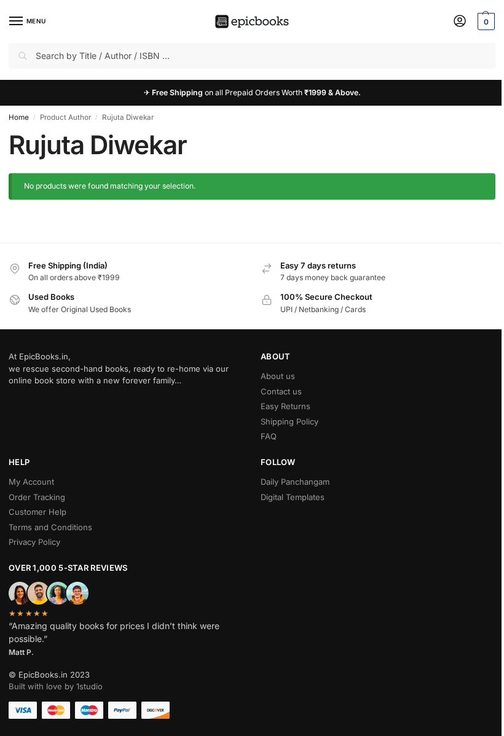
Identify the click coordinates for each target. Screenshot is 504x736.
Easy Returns (285, 406)
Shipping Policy (289, 421)
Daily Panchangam (295, 482)
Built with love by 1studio (56, 686)
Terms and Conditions (50, 527)
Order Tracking (37, 497)
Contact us (281, 391)
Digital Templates (293, 497)
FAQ (269, 436)
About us (278, 376)
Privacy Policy (34, 542)
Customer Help (37, 512)
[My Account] (459, 22)
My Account (31, 482)
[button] (484, 21)
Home (19, 117)
